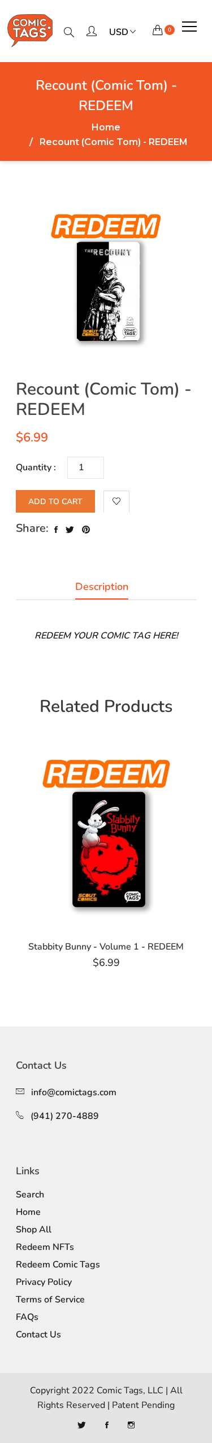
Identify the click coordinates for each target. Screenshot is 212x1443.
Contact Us (38, 1334)
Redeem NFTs (45, 1247)
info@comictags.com (73, 1092)
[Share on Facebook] (56, 530)
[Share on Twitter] (70, 530)
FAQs (27, 1317)
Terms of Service (50, 1299)
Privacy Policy (44, 1282)
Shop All (33, 1229)
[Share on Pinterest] (86, 530)
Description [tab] (101, 586)
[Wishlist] (116, 502)
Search (30, 1194)
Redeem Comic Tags (58, 1264)
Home (106, 127)
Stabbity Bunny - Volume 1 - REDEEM (106, 947)
